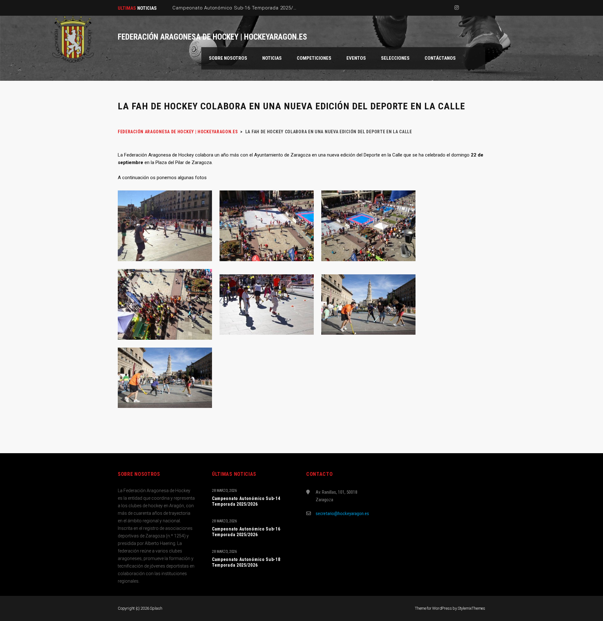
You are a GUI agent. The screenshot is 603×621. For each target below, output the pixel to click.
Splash (156, 608)
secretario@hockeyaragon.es (342, 513)
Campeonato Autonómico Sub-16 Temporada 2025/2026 (246, 531)
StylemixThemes (471, 608)
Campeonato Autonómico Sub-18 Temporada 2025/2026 (246, 562)
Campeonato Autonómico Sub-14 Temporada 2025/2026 (246, 501)
